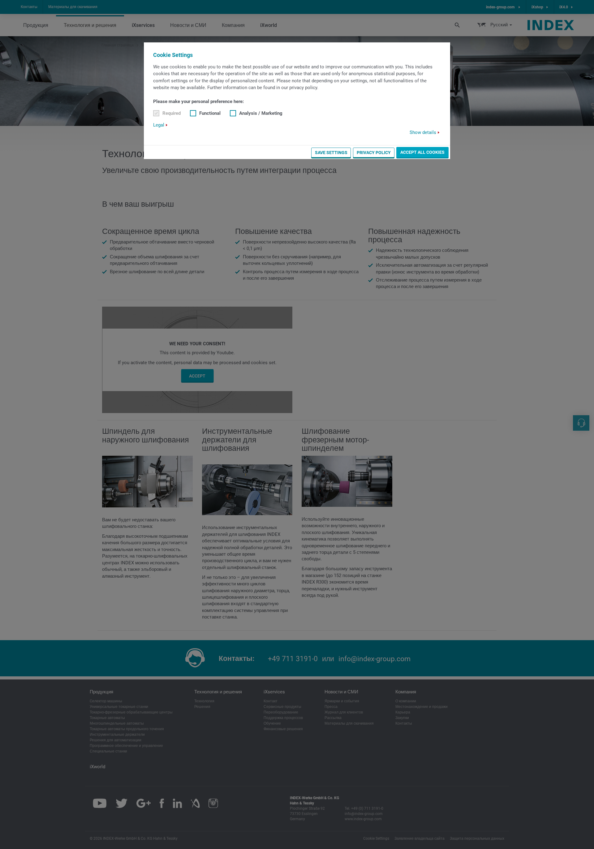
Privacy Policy (374, 152)
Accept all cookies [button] (422, 152)
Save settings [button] (331, 152)
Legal (158, 125)
